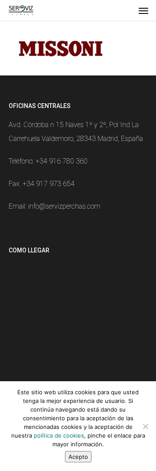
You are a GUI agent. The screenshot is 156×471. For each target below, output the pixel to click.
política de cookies (59, 435)
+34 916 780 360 (62, 161)
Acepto (78, 456)
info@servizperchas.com (64, 206)
